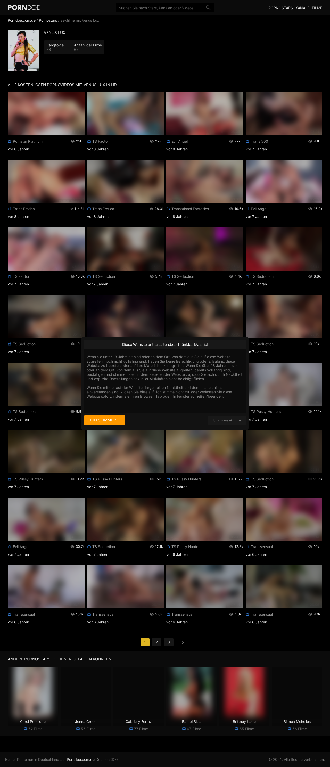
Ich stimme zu (104, 420)
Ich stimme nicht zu (227, 420)
